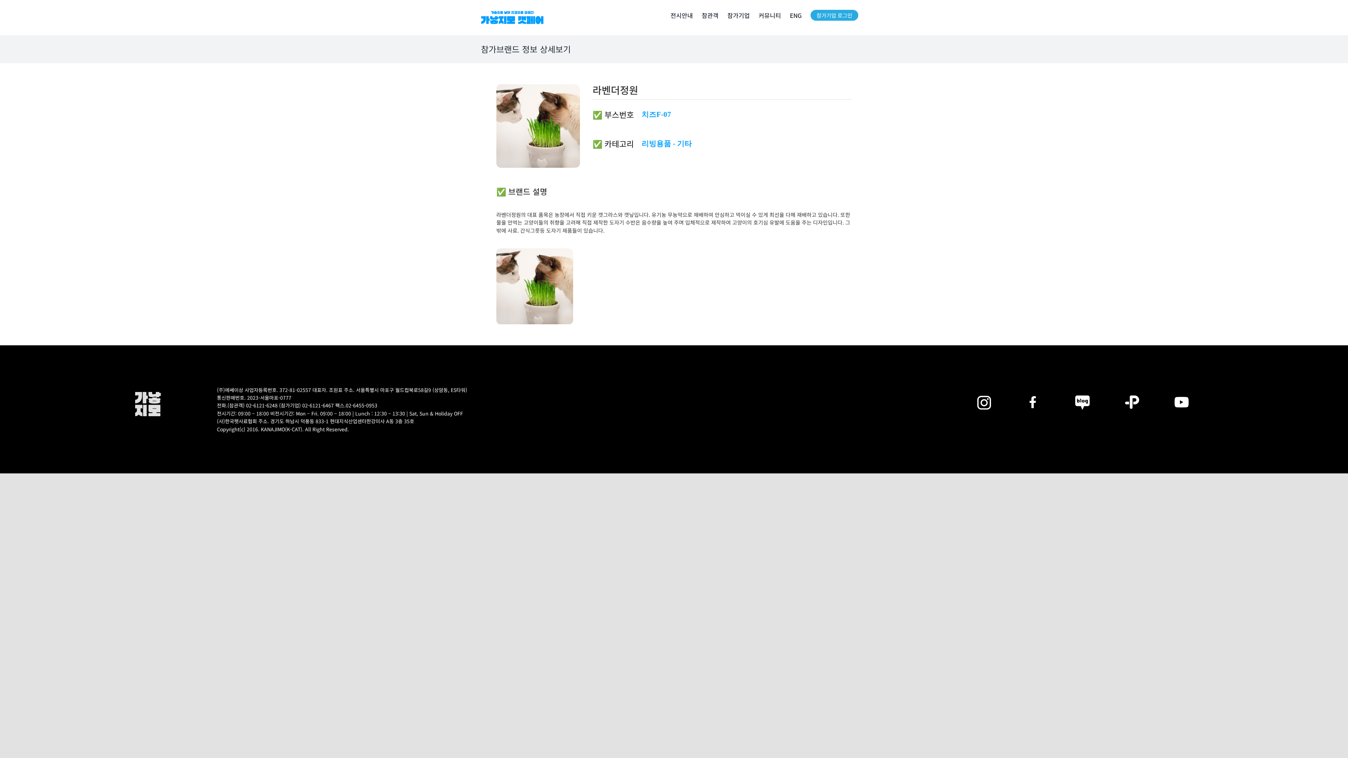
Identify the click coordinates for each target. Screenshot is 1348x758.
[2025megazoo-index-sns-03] (1181, 394)
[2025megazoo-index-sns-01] (1033, 394)
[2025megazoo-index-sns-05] (1082, 394)
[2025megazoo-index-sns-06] (1132, 394)
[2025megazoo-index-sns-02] (984, 394)
